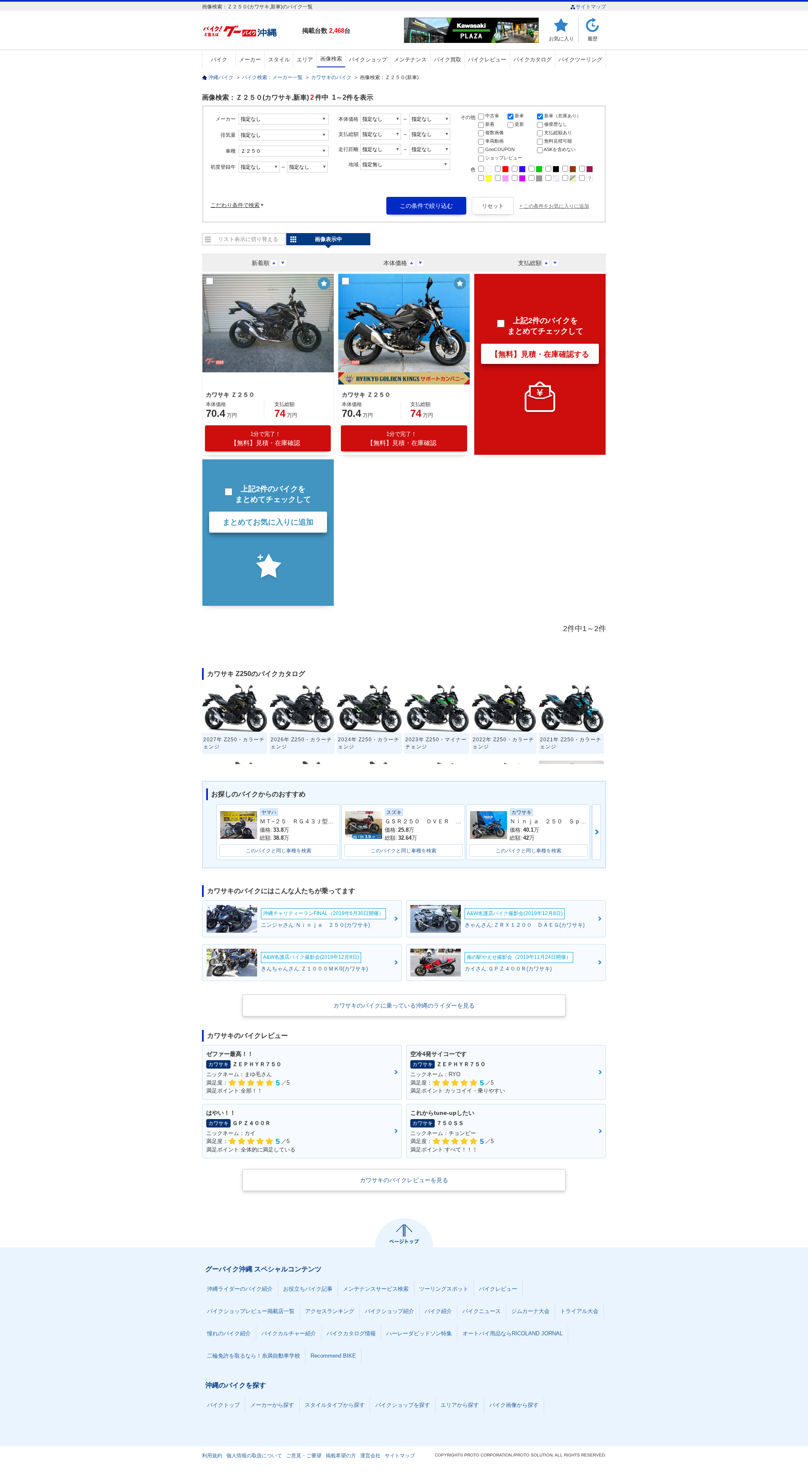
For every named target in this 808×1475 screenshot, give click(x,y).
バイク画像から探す (514, 1405)
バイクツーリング (580, 59)
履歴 (592, 38)
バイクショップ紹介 (389, 1311)
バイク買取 (447, 59)
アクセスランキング (329, 1311)
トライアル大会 (579, 1311)
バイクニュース (481, 1311)
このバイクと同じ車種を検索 (278, 851)
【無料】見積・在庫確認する (540, 354)
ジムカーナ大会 (530, 1311)
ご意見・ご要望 (304, 1456)
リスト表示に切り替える (248, 239)
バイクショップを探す (402, 1405)
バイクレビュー (487, 59)
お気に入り (561, 38)
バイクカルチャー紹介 (288, 1333)
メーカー (250, 59)
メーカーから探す (272, 1405)
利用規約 (212, 1456)
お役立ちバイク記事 (307, 1289)
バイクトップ (223, 1405)
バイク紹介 (438, 1311)
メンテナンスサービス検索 (376, 1289)
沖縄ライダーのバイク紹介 (240, 1289)
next (596, 832)
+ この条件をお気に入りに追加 (554, 206)
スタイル (279, 59)
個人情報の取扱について (254, 1456)
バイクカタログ (532, 59)
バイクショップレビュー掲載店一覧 (251, 1311)
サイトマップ (591, 7)
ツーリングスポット (443, 1289)
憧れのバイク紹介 (229, 1333)
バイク (219, 59)
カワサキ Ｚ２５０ (230, 394)
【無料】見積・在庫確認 (265, 438)
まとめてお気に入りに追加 (268, 522)
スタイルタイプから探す (335, 1405)
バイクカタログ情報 (351, 1333)
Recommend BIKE (333, 1356)
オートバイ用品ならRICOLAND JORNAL (512, 1333)
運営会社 (370, 1456)
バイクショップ (368, 59)
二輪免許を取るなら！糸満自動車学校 (253, 1356)
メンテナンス (410, 59)
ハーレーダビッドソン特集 (419, 1333)
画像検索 (331, 59)
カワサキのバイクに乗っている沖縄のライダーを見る (404, 1005)
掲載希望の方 (341, 1456)
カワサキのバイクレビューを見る (404, 1180)
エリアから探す (460, 1405)
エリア (305, 59)
